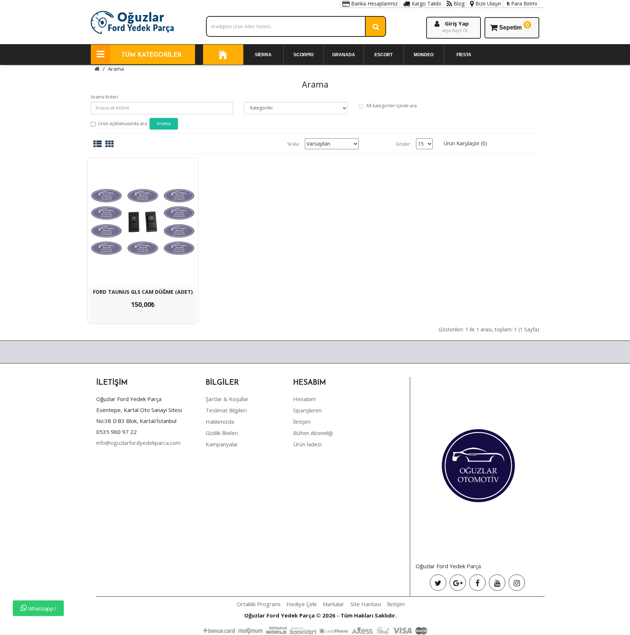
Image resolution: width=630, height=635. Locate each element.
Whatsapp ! (41, 608)
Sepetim (514, 26)
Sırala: (293, 144)
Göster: (403, 144)
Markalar (333, 604)
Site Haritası (365, 604)
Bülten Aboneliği (313, 432)
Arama (116, 68)
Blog (458, 3)
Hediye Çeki (301, 604)
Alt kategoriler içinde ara (391, 106)
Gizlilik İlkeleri (222, 432)
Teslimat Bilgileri (226, 410)
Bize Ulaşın (487, 3)
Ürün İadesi (307, 444)
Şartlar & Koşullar (227, 399)
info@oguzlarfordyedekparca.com (138, 442)
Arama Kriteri (104, 97)
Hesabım (304, 399)
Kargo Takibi (425, 3)
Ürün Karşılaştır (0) (465, 143)
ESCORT (383, 54)
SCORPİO (303, 54)
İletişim (302, 421)
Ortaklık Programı (258, 604)
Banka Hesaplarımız (374, 3)
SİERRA (263, 54)
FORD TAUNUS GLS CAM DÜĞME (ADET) (143, 291)
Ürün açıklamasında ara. (123, 123)
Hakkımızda (220, 421)
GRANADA (343, 54)
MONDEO (423, 54)
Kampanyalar (222, 444)
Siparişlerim (307, 410)
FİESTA (463, 54)
